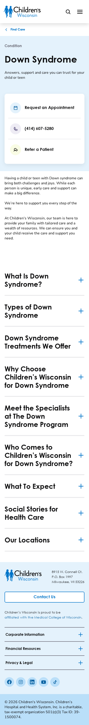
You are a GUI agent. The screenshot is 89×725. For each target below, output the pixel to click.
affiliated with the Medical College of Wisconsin (43, 617)
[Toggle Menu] (79, 11)
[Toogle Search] (68, 11)
